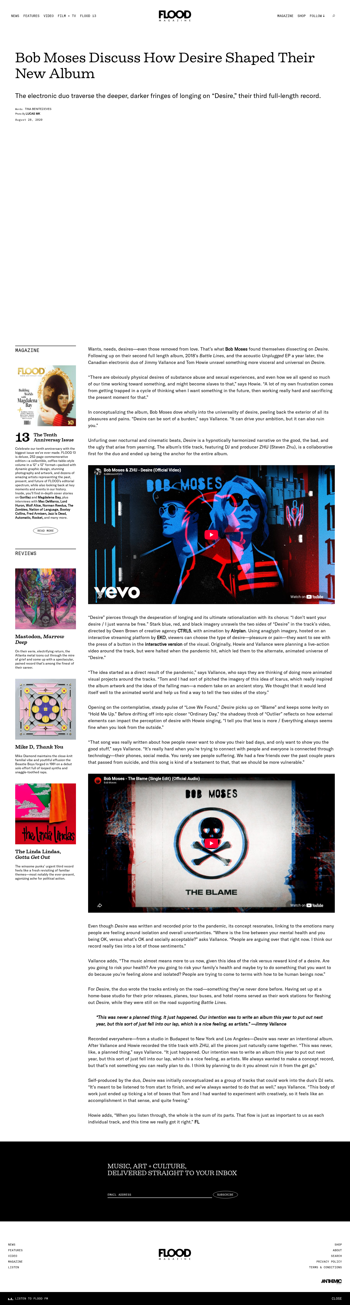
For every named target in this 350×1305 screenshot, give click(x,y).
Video (49, 16)
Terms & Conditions (325, 1267)
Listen (13, 1267)
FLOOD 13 (88, 16)
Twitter (317, 28)
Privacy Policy (329, 1261)
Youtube (317, 40)
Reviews (45, 553)
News (15, 16)
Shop (302, 16)
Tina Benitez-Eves (38, 109)
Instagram (319, 22)
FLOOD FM (318, 46)
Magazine (285, 16)
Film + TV (67, 16)
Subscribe (225, 1194)
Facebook (318, 34)
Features (31, 16)
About (337, 1250)
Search (336, 1256)
